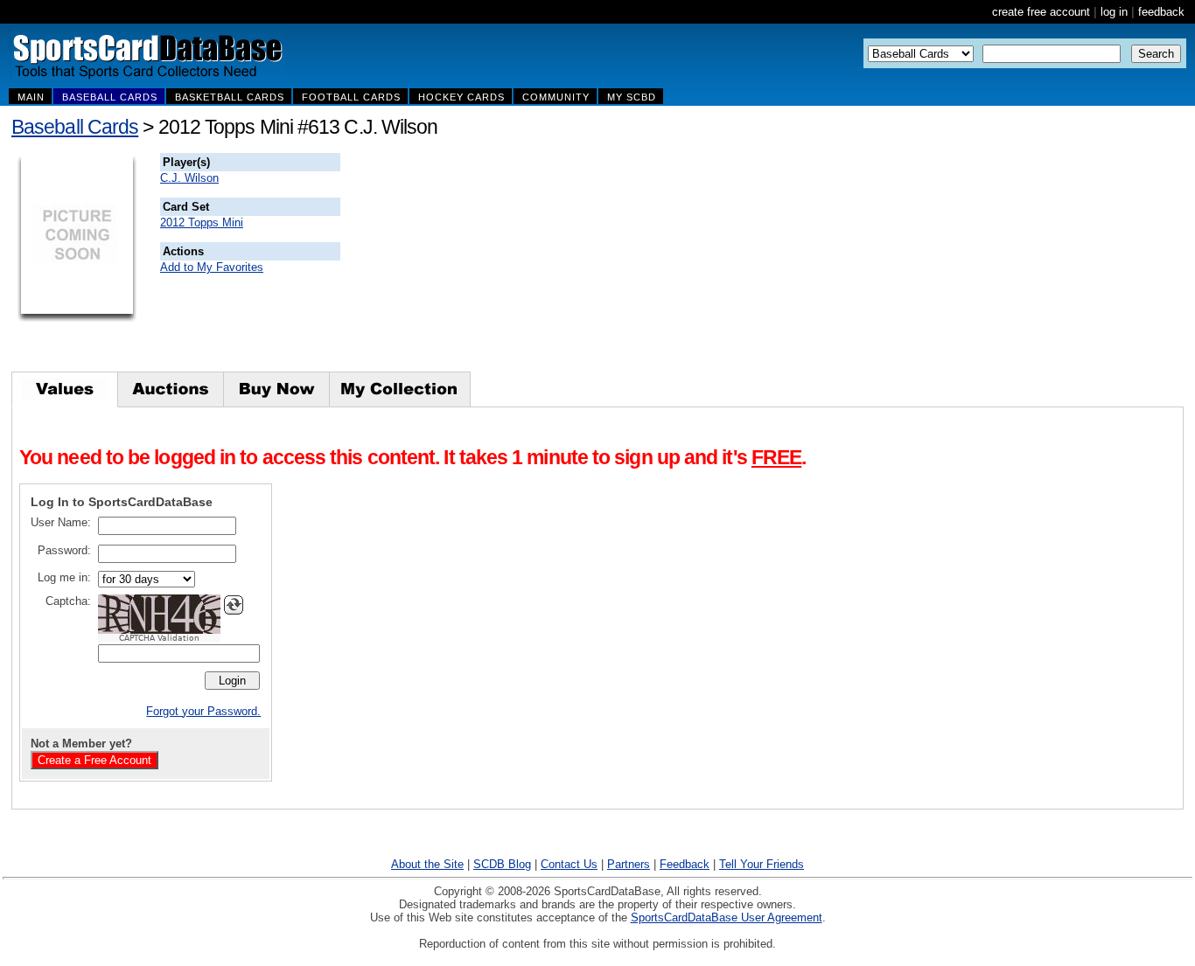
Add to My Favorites (211, 267)
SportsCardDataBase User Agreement (726, 917)
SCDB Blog (502, 864)
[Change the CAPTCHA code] (233, 605)
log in (1114, 11)
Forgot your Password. (203, 711)
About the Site (427, 864)
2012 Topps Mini (201, 222)
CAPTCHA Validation (159, 638)
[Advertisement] (657, 262)
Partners (628, 864)
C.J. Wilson (189, 177)
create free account (1041, 11)
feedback (1161, 11)
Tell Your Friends (761, 864)
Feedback (684, 864)
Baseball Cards (74, 126)
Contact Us (569, 864)
